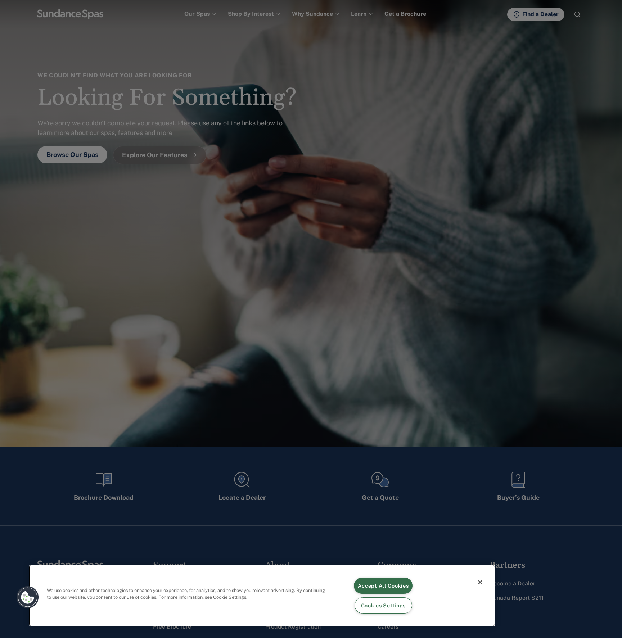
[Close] (480, 582)
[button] (27, 597)
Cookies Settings (383, 605)
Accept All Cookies (383, 586)
